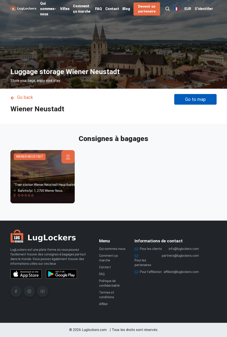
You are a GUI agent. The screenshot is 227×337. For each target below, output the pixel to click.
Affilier (103, 304)
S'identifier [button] (204, 9)
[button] (167, 9)
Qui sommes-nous (48, 8)
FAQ (98, 9)
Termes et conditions (106, 295)
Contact (112, 9)
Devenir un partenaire (147, 9)
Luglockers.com (94, 330)
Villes (65, 9)
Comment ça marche (81, 9)
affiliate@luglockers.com (181, 272)
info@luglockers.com (184, 249)
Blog (126, 9)
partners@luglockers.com (180, 255)
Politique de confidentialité (109, 283)
